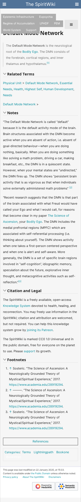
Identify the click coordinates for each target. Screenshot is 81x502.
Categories (12, 452)
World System (12, 30)
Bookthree (13, 457)
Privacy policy (10, 477)
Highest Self (33, 89)
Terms (26, 452)
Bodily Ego (30, 52)
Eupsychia (46, 17)
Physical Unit (12, 83)
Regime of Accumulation (19, 23)
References (40, 441)
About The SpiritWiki (33, 477)
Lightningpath (43, 452)
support (29, 351)
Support (31, 30)
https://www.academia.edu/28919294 (36, 384)
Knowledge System (16, 306)
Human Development (58, 89)
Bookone (62, 452)
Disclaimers (55, 477)
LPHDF (44, 23)
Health (18, 89)
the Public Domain (40, 473)
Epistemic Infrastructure (18, 17)
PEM (57, 23)
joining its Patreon (40, 330)
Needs (7, 95)
